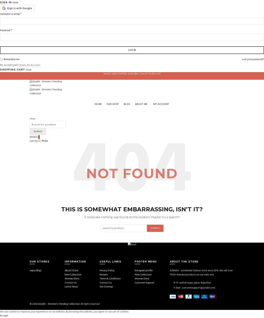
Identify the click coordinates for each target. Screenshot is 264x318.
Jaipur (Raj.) (35, 271)
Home (98, 104)
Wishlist (35, 137)
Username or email (11, 14)
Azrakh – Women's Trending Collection (59, 304)
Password (6, 30)
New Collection (73, 275)
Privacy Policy (107, 271)
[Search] (31, 115)
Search (37, 132)
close (15, 3)
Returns (104, 275)
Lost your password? (253, 60)
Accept (4, 316)
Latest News (71, 287)
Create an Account (29, 65)
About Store (71, 271)
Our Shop (113, 104)
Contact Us (71, 283)
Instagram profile (144, 271)
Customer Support (144, 283)
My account (161, 104)
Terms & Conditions (110, 279)
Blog (127, 104)
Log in (132, 50)
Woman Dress (72, 279)
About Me (141, 104)
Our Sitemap (106, 287)
